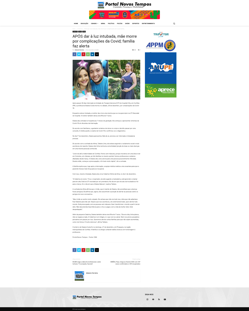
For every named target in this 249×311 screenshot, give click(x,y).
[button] (174, 23)
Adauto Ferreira (79, 50)
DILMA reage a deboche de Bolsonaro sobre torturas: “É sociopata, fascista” (87, 263)
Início (74, 29)
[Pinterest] (83, 54)
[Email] (97, 54)
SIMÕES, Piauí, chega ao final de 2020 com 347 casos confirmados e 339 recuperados (125, 263)
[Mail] (153, 299)
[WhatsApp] (88, 54)
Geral (80, 31)
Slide (84, 31)
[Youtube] (164, 299)
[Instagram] (147, 299)
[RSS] (159, 299)
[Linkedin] (92, 54)
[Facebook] (74, 54)
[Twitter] (79, 54)
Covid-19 (79, 29)
